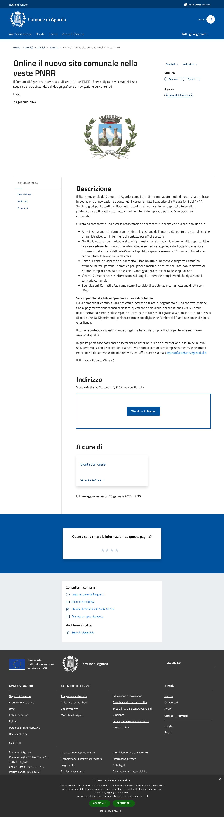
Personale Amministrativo (24, 728)
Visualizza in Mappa (143, 411)
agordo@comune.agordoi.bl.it (186, 352)
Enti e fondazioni (19, 715)
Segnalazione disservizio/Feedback (81, 759)
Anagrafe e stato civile (74, 696)
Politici (13, 721)
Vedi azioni (188, 64)
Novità (29, 47)
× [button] (220, 779)
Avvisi (41, 47)
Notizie (168, 696)
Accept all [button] (99, 803)
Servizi (54, 47)
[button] (112, 811)
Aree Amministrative (21, 702)
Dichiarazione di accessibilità (130, 771)
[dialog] (112, 796)
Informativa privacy (124, 759)
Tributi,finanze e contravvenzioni (132, 708)
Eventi (168, 732)
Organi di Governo (20, 696)
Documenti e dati (19, 734)
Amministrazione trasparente (130, 752)
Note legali (119, 765)
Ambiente (118, 715)
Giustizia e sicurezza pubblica (130, 702)
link (146, 795)
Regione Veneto (18, 4)
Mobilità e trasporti (72, 715)
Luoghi (168, 726)
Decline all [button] (124, 803)
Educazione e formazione (127, 696)
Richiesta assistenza (73, 771)
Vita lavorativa (69, 709)
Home (16, 47)
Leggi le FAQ (68, 765)
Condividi (171, 64)
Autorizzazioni (121, 727)
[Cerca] (210, 19)
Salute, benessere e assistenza (131, 721)
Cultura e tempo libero (74, 702)
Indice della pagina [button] (28, 183)
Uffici (12, 709)
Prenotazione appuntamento (78, 752)
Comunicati (171, 702)
